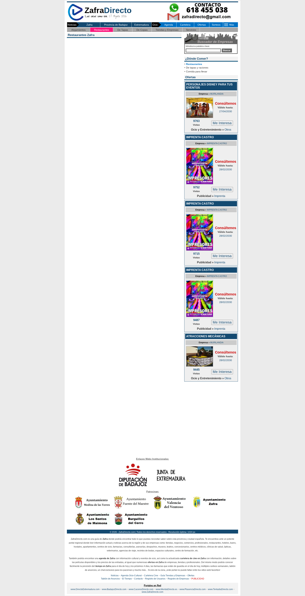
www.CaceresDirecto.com (141, 589)
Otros (228, 129)
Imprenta (219, 195)
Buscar (227, 50)
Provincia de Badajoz (116, 24)
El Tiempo (127, 578)
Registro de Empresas (178, 578)
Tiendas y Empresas (167, 29)
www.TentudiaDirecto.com (220, 589)
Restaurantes (101, 29)
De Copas (142, 29)
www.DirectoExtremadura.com (85, 589)
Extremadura (141, 24)
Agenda (168, 24)
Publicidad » (205, 195)
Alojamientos (78, 29)
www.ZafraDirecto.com (152, 592)
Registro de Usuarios (155, 578)
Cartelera (185, 24)
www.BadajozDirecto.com (114, 589)
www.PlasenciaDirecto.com (193, 589)
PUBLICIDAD (197, 578)
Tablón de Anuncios (110, 578)
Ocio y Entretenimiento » (208, 129)
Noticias (115, 575)
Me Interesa (222, 123)
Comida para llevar (196, 71)
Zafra (89, 24)
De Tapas (122, 29)
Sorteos (216, 24)
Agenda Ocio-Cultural (131, 575)
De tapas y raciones (197, 67)
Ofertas (202, 24)
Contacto (138, 578)
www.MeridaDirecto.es (166, 589)
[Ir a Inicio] (76, 20)
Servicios (191, 29)
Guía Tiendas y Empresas (172, 575)
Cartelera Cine (151, 575)
